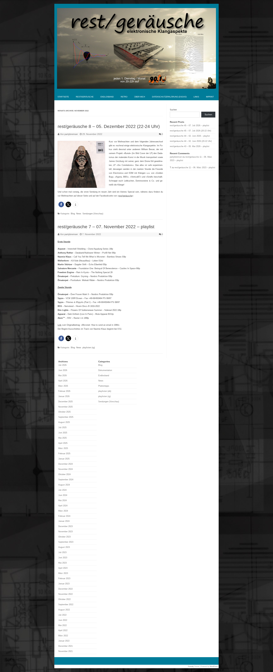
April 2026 (62, 381)
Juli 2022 (62, 615)
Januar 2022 (64, 641)
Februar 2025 (64, 453)
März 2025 (63, 448)
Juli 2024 (62, 490)
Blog (73, 213)
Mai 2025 (62, 438)
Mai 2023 (62, 563)
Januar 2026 (64, 396)
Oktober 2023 (64, 537)
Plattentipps (103, 386)
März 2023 (63, 573)
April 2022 (62, 630)
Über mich (139, 97)
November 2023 (65, 531)
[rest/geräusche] (136, 88)
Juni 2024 (62, 495)
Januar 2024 (64, 521)
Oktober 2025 (64, 412)
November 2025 (65, 407)
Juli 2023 (62, 552)
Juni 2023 (62, 557)
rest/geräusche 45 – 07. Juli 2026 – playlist (189, 125)
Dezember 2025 (65, 401)
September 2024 (65, 479)
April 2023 (62, 568)
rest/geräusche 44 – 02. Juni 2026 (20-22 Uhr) (191, 141)
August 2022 (64, 610)
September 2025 (65, 417)
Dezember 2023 (65, 526)
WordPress (214, 666)
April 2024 (62, 505)
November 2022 (65, 594)
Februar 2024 (64, 516)
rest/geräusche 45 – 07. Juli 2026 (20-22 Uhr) (190, 131)
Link (59, 325)
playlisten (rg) (88, 347)
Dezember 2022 (65, 589)
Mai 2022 (62, 625)
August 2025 (64, 422)
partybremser (71, 134)
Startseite (63, 97)
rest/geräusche (85, 97)
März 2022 (63, 635)
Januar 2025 (64, 459)
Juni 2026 (62, 370)
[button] (61, 204)
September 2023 (65, 542)
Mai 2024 (62, 500)
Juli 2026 (62, 365)
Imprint (210, 97)
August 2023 (64, 547)
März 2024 (63, 511)
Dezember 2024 (65, 464)
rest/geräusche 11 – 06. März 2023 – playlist (195, 167)
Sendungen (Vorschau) (92, 213)
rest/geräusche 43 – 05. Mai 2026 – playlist (189, 146)
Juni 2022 (62, 620)
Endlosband (107, 97)
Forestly (191, 666)
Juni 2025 (62, 432)
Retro (124, 97)
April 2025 (62, 443)
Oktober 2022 (64, 599)
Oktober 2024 (64, 474)
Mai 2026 (62, 375)
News (78, 213)
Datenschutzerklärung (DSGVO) (169, 97)
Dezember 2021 (65, 646)
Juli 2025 (62, 427)
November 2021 (65, 651)
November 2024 (65, 469)
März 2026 (63, 386)
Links (196, 97)
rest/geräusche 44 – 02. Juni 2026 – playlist (190, 136)
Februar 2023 (64, 578)
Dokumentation (105, 370)
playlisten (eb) (104, 391)
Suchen (173, 109)
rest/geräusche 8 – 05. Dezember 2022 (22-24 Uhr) (109, 126)
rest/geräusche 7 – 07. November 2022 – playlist (106, 226)
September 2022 (65, 604)
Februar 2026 (64, 391)
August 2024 (64, 485)
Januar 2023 (64, 583)
